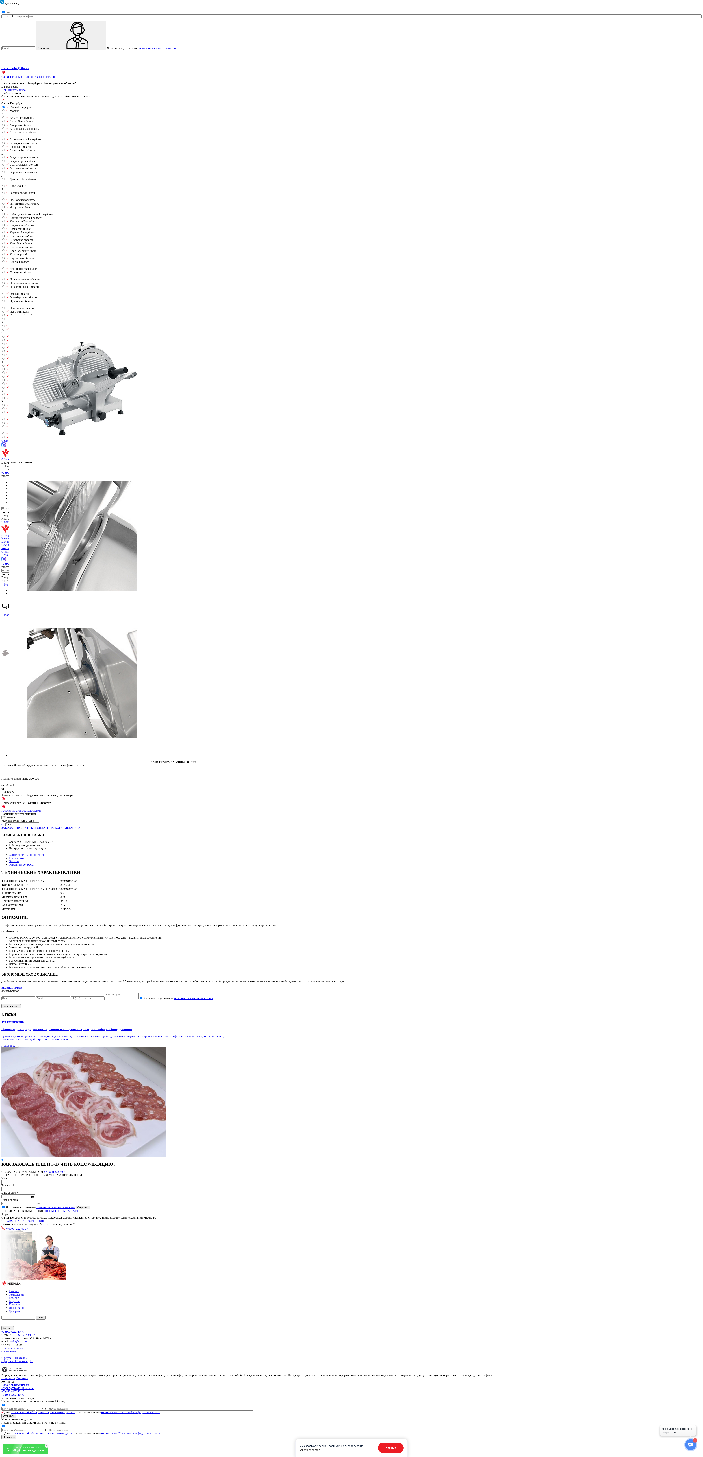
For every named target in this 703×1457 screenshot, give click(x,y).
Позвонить (8, 1378)
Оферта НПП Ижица (14, 1358)
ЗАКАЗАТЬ (8, 827)
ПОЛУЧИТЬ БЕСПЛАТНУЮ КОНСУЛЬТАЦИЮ (48, 827)
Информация (17, 1307)
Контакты (15, 1304)
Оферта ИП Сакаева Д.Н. (17, 1361)
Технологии (16, 1294)
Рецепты (14, 1301)
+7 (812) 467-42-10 (12, 1391)
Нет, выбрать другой (14, 89)
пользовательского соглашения (157, 48)
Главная (14, 1291)
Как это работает (309, 1449)
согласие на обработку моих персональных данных (43, 1412)
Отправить (44, 48)
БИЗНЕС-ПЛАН (11, 987)
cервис (17, 1388)
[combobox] (7, 16)
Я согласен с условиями (141, 48)
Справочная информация (22, 1220)
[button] (2, 1160)
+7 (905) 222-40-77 (55, 1171)
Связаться (22, 1378)
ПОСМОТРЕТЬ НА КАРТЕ (62, 1211)
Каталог (14, 1297)
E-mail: (15, 68)
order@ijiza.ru (18, 1341)
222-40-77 (17, 1228)
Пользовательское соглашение (12, 1349)
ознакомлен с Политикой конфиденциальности (130, 1412)
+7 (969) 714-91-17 (23, 1334)
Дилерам (14, 1311)
